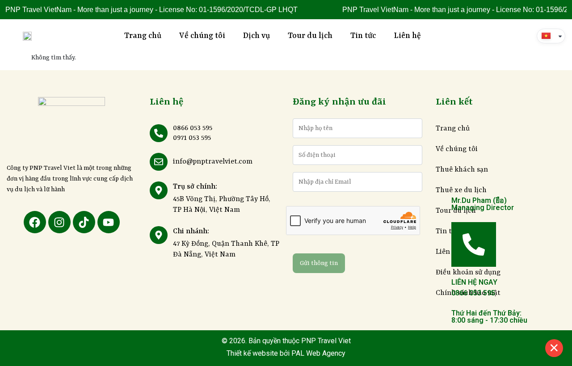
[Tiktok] (84, 222)
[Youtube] (108, 222)
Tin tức (363, 35)
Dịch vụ (256, 35)
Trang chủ (142, 35)
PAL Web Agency (317, 353)
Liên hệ (407, 35)
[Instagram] (59, 222)
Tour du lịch (310, 35)
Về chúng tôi (202, 35)
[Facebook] (35, 222)
